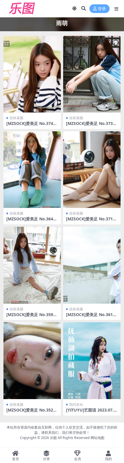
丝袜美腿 (16, 117)
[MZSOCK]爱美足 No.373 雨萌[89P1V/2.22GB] (89, 126)
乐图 (53, 437)
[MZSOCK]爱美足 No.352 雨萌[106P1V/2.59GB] (29, 412)
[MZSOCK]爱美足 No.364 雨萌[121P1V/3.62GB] (29, 221)
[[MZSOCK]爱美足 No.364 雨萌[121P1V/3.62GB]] (32, 169)
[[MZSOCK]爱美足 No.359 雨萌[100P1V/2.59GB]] (32, 265)
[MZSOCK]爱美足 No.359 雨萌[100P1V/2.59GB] (29, 317)
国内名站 (76, 404)
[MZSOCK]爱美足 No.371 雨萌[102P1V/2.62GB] (89, 221)
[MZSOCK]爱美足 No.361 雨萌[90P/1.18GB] (89, 317)
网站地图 (97, 437)
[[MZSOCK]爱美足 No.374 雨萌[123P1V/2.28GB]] (32, 74)
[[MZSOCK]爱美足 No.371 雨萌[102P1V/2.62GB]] (92, 169)
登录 (102, 9)
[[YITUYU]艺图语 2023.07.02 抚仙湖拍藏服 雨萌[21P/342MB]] (92, 360)
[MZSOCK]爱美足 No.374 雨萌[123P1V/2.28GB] (29, 126)
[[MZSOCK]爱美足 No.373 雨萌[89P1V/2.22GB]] (92, 74)
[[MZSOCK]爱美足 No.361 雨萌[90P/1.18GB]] (92, 265)
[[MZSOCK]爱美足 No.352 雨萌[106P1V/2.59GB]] (32, 360)
